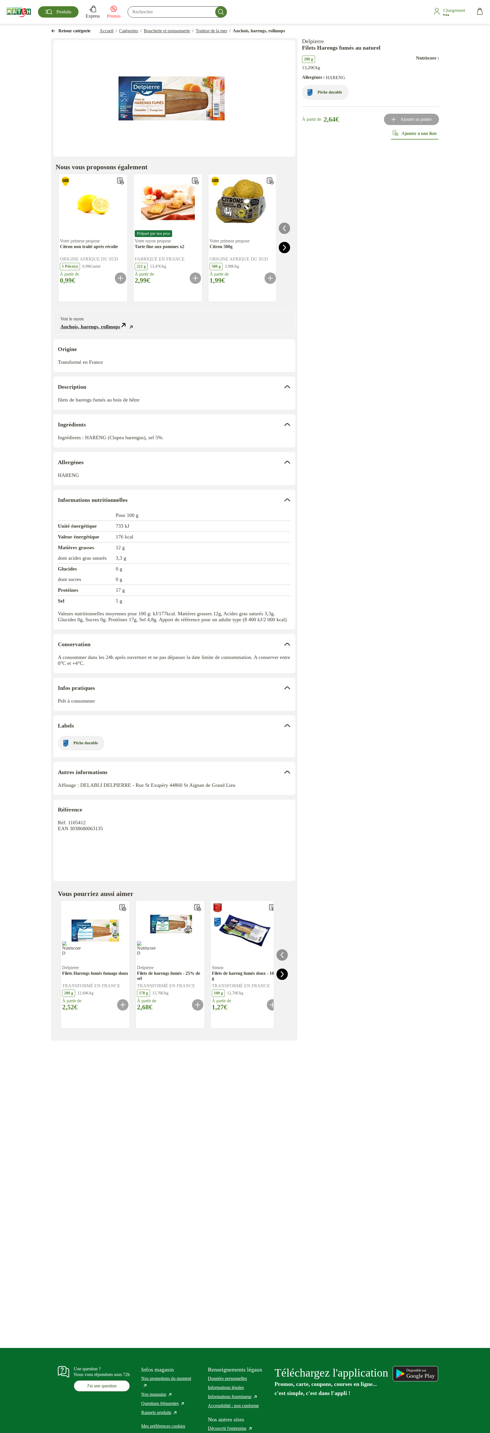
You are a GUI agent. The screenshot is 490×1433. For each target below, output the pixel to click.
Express (93, 16)
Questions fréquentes (163, 1403)
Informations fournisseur (233, 1396)
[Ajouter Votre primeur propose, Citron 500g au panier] (270, 278)
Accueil (106, 30)
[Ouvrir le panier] (479, 12)
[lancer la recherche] (221, 12)
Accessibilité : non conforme (233, 1405)
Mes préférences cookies (163, 1426)
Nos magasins (156, 1394)
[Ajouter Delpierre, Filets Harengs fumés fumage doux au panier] (122, 1005)
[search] (177, 12)
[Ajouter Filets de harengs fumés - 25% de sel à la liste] (197, 907)
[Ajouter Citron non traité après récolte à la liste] (120, 181)
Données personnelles (227, 1378)
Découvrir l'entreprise (230, 1428)
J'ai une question (102, 1385)
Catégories (128, 30)
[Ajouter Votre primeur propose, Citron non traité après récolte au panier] (120, 278)
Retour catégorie (74, 30)
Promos (114, 16)
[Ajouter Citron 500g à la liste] (270, 181)
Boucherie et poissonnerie (167, 30)
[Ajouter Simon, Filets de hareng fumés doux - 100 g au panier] (272, 1005)
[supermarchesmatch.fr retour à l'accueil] (19, 12)
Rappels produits (159, 1412)
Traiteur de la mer (211, 30)
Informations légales (226, 1387)
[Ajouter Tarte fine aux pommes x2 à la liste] (195, 181)
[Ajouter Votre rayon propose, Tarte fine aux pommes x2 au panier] (195, 278)
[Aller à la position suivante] (284, 247)
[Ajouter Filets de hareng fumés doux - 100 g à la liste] (272, 907)
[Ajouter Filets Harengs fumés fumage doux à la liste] (122, 907)
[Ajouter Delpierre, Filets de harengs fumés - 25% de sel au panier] (197, 1005)
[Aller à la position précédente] (284, 228)
